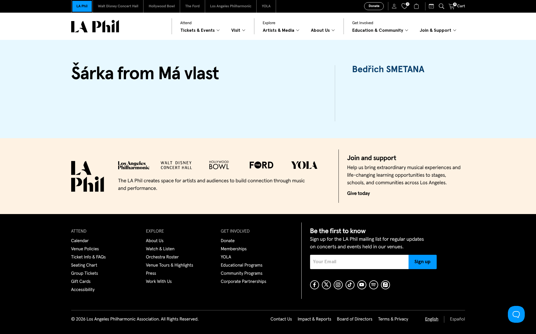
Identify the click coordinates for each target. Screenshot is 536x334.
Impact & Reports (314, 319)
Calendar (80, 241)
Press (151, 273)
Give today (358, 193)
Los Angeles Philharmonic (231, 6)
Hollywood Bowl (162, 6)
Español (457, 319)
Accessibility (83, 290)
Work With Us (159, 282)
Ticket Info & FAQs (88, 257)
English (431, 319)
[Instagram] (338, 284)
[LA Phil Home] (95, 26)
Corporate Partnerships (243, 282)
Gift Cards (81, 282)
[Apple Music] (385, 284)
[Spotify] (373, 284)
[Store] (417, 6)
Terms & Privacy (393, 319)
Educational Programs (242, 265)
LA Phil (82, 6)
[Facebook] (314, 284)
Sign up (422, 261)
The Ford (192, 6)
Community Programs (242, 273)
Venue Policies (85, 249)
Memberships (234, 249)
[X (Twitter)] (326, 284)
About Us (155, 241)
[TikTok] (350, 284)
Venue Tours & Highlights (169, 265)
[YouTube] (361, 284)
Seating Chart (84, 265)
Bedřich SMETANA (388, 69)
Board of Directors (354, 319)
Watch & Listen (160, 249)
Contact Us (281, 319)
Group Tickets (84, 273)
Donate (374, 6)
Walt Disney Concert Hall (118, 6)
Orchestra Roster (162, 257)
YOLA (266, 6)
